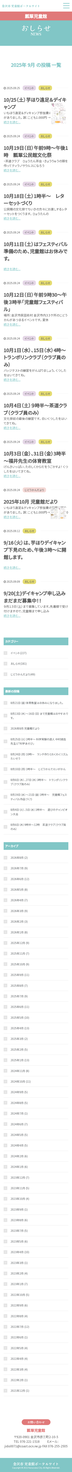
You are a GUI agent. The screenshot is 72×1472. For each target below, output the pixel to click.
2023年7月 (19, 1231)
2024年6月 (19, 1124)
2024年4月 (19, 1145)
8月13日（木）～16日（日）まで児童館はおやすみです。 (39, 716)
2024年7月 (19, 1113)
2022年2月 (19, 1380)
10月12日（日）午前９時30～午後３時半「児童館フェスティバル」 (35, 301)
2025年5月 (20, 1017)
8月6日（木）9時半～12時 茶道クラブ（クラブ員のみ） (38, 827)
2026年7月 (19, 868)
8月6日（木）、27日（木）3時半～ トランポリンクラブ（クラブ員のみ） (39, 782)
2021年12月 (20, 1391)
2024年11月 (20, 1071)
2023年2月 (19, 1273)
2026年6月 (20, 879)
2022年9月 (19, 1305)
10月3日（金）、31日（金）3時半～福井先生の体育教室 (35, 457)
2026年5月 (19, 889)
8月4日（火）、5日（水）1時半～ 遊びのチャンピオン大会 (39, 812)
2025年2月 (19, 1049)
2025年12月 (20, 943)
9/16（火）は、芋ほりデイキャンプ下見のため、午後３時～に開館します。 (35, 549)
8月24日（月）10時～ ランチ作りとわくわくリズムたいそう (39, 756)
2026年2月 (19, 921)
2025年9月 (20, 975)
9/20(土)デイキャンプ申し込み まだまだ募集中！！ (37, 597)
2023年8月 (19, 1220)
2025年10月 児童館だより (31, 501)
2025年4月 (20, 1028)
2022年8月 (19, 1316)
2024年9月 (19, 1092)
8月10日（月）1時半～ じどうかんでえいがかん (38, 769)
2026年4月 (19, 900)
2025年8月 (19, 985)
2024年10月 (21, 1081)
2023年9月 (19, 1209)
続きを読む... (12, 122)
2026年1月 (19, 932)
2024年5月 (19, 1135)
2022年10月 (20, 1295)
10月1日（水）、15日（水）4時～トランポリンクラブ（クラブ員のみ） (35, 357)
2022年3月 (19, 1369)
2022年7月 (20, 1327)
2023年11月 (20, 1188)
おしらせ (45, 88)
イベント (29, 88)
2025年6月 (20, 1007)
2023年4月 (20, 1252)
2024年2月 (19, 1156)
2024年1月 (19, 1167)
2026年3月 (19, 911)
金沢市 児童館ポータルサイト (36, 1463)
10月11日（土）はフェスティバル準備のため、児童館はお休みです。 (36, 251)
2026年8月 (19, 857)
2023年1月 (19, 1284)
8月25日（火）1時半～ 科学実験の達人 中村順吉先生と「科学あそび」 (38, 741)
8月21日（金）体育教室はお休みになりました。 (37, 703)
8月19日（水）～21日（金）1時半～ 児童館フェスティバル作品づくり (39, 797)
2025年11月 (20, 953)
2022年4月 (19, 1359)
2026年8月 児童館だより (25, 728)
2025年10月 (20, 964)
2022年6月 (19, 1337)
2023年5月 (19, 1241)
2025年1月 (20, 1060)
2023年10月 (20, 1199)
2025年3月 (19, 1039)
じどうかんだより (34, 490)
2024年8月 (19, 1103)
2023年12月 (20, 1177)
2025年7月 (19, 996)
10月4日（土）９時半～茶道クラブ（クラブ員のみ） (35, 409)
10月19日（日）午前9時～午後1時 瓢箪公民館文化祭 (36, 151)
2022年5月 (19, 1348)
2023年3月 (19, 1263)
